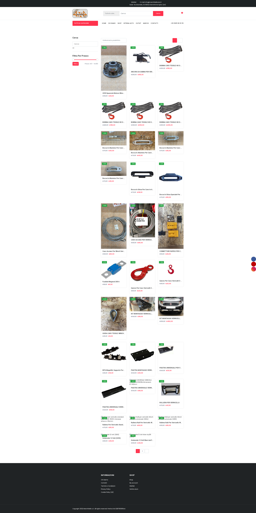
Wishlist (133, 2)
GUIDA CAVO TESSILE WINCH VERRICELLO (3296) (120, 333)
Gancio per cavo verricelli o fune (143, 288)
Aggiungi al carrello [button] (111, 68)
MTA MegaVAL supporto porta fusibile (116, 370)
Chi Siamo (104, 480)
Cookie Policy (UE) (107, 492)
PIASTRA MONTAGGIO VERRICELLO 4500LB (146, 370)
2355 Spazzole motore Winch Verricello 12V (118, 93)
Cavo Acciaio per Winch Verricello (115, 251)
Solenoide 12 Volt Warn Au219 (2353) (144, 440)
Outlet (138, 23)
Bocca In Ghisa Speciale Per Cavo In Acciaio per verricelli (181, 194)
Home (104, 23)
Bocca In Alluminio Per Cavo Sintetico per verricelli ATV (180, 148)
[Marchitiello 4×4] (80, 13)
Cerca (158, 13)
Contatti (154, 23)
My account (134, 483)
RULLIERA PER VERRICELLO (170, 403)
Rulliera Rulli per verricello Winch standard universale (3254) (153, 423)
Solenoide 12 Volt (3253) (111, 438)
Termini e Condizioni (108, 486)
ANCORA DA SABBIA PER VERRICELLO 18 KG (147, 72)
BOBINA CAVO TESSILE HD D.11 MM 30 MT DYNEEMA (121, 122)
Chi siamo (112, 23)
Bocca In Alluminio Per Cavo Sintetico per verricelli (121, 148)
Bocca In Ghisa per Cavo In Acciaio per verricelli (148, 189)
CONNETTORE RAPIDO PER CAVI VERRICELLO (176, 251)
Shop (119, 23)
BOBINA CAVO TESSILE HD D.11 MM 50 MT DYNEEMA (150, 122)
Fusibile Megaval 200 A (110, 282)
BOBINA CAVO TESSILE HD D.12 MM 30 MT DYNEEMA (179, 122)
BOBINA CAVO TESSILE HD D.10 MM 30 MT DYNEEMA (179, 66)
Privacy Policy (105, 489)
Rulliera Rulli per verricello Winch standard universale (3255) (182, 423)
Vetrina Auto (128, 23)
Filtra (76, 64)
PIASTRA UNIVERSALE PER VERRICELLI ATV (175, 368)
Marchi (146, 23)
